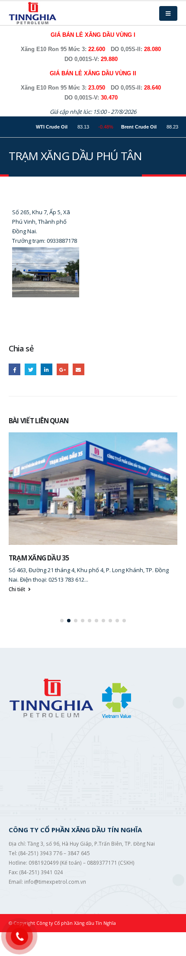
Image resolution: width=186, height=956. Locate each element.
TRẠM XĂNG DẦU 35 (39, 558)
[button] (61, 620)
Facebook (14, 369)
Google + (62, 369)
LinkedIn (46, 369)
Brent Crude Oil (128, 126)
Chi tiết (17, 589)
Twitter (30, 369)
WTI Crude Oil (41, 126)
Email (78, 369)
